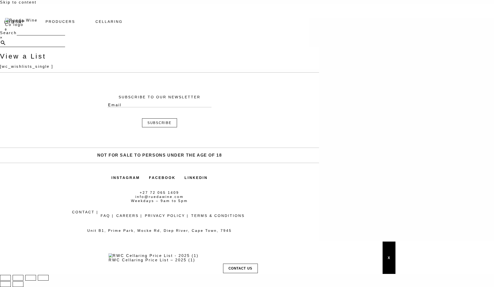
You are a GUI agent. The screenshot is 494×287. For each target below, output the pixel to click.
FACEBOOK (162, 178)
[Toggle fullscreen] (18, 278)
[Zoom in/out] (5, 278)
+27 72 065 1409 (159, 192)
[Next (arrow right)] (18, 284)
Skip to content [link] (18, 2)
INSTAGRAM (125, 178)
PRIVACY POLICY (165, 216)
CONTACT (83, 212)
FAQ (105, 216)
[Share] (30, 278)
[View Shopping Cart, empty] (5, 28)
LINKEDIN (196, 178)
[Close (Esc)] (43, 278)
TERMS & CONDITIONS (218, 216)
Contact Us (240, 268)
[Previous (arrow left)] (5, 284)
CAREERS (127, 216)
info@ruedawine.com (159, 197)
